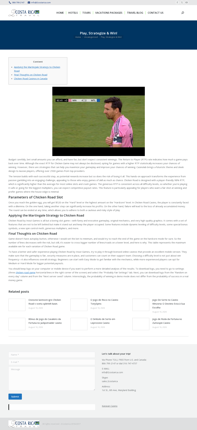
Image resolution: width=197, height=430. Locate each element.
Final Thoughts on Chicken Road (30, 74)
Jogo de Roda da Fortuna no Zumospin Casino (167, 320)
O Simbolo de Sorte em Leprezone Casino (102, 320)
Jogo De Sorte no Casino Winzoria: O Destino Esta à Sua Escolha (168, 303)
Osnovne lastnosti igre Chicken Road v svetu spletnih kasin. (44, 301)
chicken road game (25, 272)
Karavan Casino (109, 406)
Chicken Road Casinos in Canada (30, 78)
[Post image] (16, 305)
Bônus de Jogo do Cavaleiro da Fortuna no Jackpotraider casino (45, 320)
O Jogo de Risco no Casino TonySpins (104, 301)
